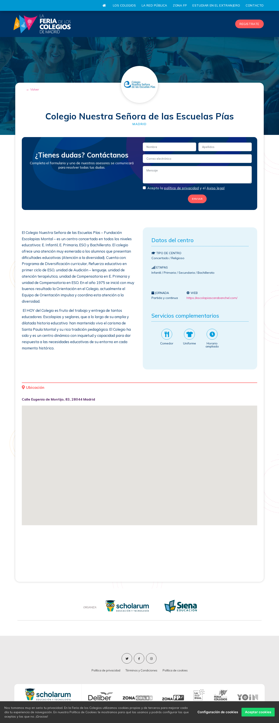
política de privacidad (181, 188)
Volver (34, 89)
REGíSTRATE (249, 24)
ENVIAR (197, 198)
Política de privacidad (106, 670)
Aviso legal (216, 188)
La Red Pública (154, 5)
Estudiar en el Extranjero (216, 5)
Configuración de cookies (217, 712)
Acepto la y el (186, 188)
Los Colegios (124, 5)
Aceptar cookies (258, 712)
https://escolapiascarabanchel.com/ (212, 298)
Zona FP (180, 5)
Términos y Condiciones (141, 670)
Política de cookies (175, 670)
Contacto (255, 5)
